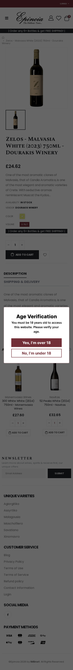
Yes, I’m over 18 (36, 342)
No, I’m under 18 (36, 353)
